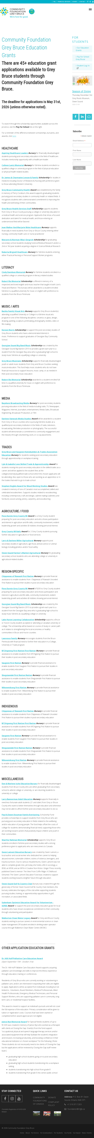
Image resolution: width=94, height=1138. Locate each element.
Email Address (79, 141)
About (28, 1133)
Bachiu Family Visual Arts (13, 311)
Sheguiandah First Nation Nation (17, 675)
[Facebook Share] (75, 117)
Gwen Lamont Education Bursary (17, 852)
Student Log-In (83, 65)
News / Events (87, 1133)
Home (22, 1133)
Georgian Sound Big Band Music (16, 345)
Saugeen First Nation (11, 663)
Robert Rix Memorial (11, 281)
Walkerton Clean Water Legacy (16, 918)
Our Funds (68, 1133)
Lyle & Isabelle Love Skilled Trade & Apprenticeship (25, 464)
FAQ (54, 2)
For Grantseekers (46, 1133)
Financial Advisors (64, 2)
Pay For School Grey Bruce (82, 58)
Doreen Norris (8, 330)
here (14, 136)
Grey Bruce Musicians (11, 361)
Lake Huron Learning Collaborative (18, 619)
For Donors (35, 1133)
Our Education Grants (82, 49)
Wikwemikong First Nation (14, 687)
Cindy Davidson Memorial (13, 272)
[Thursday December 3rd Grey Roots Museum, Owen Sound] (82, 80)
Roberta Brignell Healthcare (15, 252)
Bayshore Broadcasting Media (15, 403)
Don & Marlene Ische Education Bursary (19, 783)
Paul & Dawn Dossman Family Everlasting (21, 814)
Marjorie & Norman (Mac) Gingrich (17, 239)
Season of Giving (81, 91)
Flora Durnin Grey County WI (15, 516)
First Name (77, 150)
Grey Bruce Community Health (16, 190)
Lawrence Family (9, 638)
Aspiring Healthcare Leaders (15, 153)
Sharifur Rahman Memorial (14, 840)
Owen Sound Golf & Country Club (17, 884)
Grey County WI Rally (11, 531)
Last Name (77, 160)
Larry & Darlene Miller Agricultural (17, 540)
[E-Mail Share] (89, 117)
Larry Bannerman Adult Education (17, 799)
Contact (82, 2)
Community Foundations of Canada (40, 1100)
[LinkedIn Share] (82, 117)
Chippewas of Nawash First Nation (18, 576)
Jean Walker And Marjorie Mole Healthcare (21, 227)
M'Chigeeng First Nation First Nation (19, 650)
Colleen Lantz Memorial (13, 165)
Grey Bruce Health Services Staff (16, 208)
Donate (74, 2)
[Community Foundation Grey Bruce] (17, 13)
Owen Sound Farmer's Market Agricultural (21, 553)
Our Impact (76, 1133)
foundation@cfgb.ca (76, 1109)
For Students (80, 39)
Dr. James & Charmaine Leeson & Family (20, 177)
